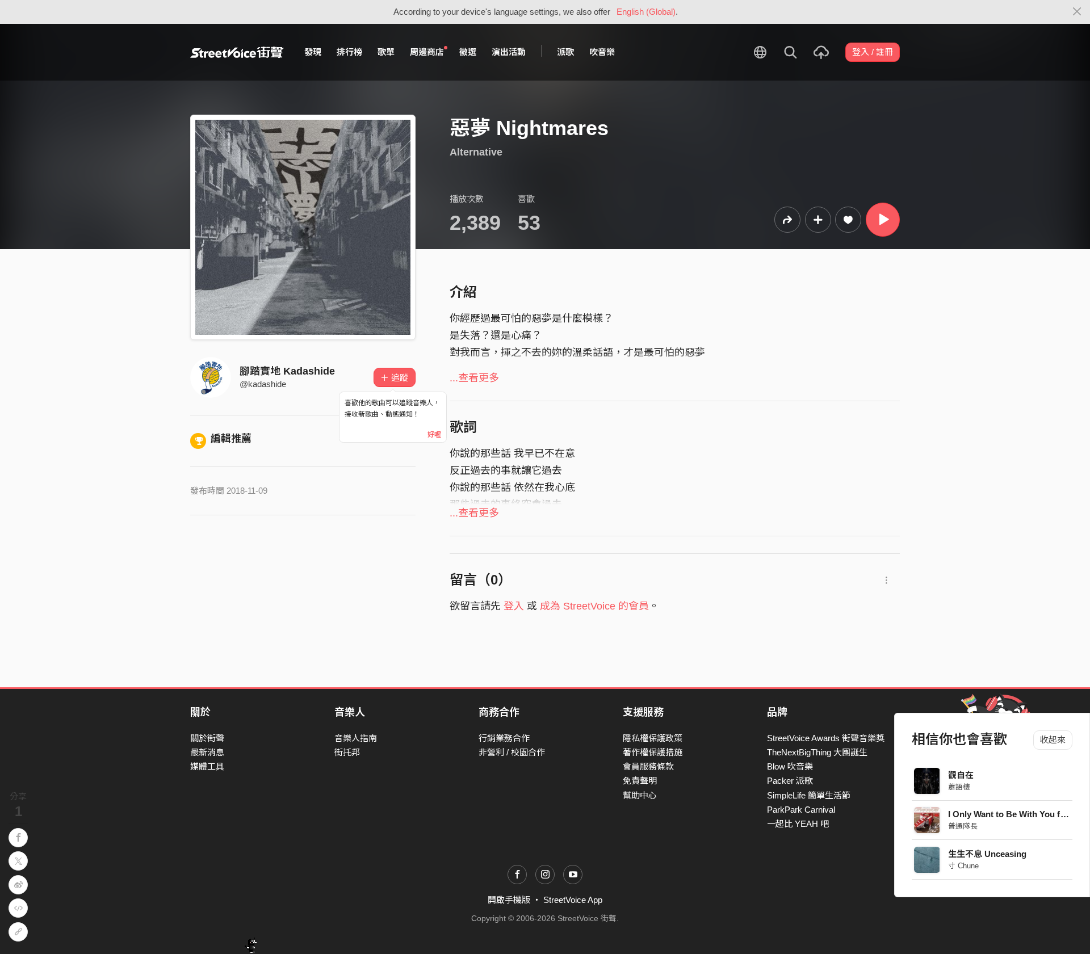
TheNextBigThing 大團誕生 (817, 752)
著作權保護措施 (652, 752)
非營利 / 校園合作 (512, 752)
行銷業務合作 (504, 738)
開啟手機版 (509, 900)
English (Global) (646, 11)
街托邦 (347, 752)
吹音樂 (602, 52)
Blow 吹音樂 (790, 766)
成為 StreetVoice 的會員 (594, 606)
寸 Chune (964, 865)
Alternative (476, 152)
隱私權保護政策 (652, 738)
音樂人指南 (355, 738)
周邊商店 (427, 52)
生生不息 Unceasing (988, 854)
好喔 (434, 435)
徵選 (467, 52)
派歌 (565, 52)
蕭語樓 (960, 787)
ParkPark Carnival (801, 809)
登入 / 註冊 (872, 52)
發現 (312, 52)
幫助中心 (640, 795)
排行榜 (349, 52)
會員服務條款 (648, 766)
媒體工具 (207, 766)
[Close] (1077, 12)
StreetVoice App (572, 900)
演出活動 (509, 52)
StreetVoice (237, 52)
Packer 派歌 (790, 780)
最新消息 (207, 752)
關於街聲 (207, 738)
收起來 (1053, 740)
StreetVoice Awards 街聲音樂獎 (825, 738)
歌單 (386, 52)
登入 (514, 606)
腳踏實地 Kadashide (287, 371)
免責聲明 (640, 780)
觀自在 (961, 775)
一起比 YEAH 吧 (798, 824)
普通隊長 (963, 826)
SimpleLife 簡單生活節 (808, 795)
